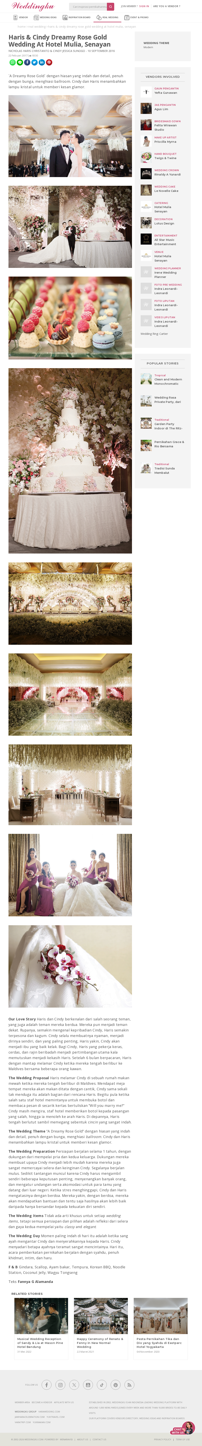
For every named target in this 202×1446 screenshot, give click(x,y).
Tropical (160, 375)
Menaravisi (66, 1439)
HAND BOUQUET (165, 153)
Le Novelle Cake (166, 191)
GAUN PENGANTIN (166, 88)
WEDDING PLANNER (167, 268)
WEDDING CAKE (164, 186)
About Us (82, 1439)
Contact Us (99, 1439)
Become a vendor (42, 1402)
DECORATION (163, 219)
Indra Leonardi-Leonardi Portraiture (166, 293)
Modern (148, 47)
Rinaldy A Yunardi (167, 174)
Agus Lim (161, 109)
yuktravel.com (56, 1416)
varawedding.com (49, 1411)
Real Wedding (110, 17)
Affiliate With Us (64, 1402)
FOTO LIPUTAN (164, 300)
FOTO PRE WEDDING (168, 284)
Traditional (161, 419)
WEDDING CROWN (166, 170)
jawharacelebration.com (30, 1416)
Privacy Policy (162, 1439)
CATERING (161, 203)
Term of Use (183, 1439)
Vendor (23, 17)
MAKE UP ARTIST (165, 137)
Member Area (22, 1402)
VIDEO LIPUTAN (164, 317)
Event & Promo (139, 17)
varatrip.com (23, 1422)
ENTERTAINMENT (166, 235)
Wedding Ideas (48, 17)
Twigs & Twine (165, 158)
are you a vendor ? (166, 6)
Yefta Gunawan (165, 93)
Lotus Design (164, 223)
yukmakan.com (41, 1422)
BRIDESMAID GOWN (167, 121)
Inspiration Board (79, 17)
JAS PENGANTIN (165, 104)
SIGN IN (144, 6)
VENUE (159, 252)
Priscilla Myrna (165, 142)
